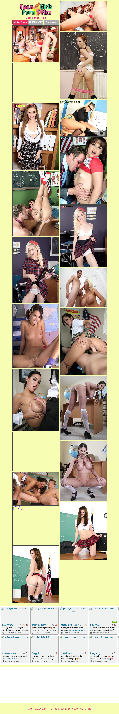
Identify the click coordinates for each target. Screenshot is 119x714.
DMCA (75, 709)
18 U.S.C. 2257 (62, 709)
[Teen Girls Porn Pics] (35, 9)
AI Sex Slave (20, 22)
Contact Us (85, 709)
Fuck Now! (51, 22)
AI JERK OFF (36, 22)
